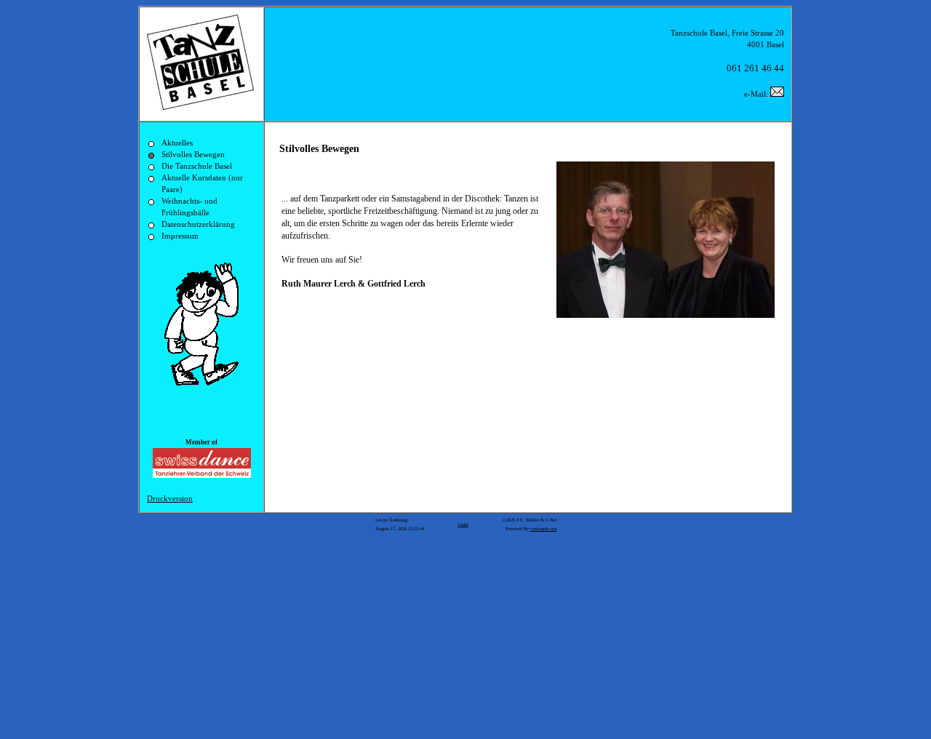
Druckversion (170, 499)
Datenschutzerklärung (198, 224)
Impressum (180, 236)
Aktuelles (177, 143)
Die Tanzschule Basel (196, 166)
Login (462, 524)
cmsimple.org (543, 528)
